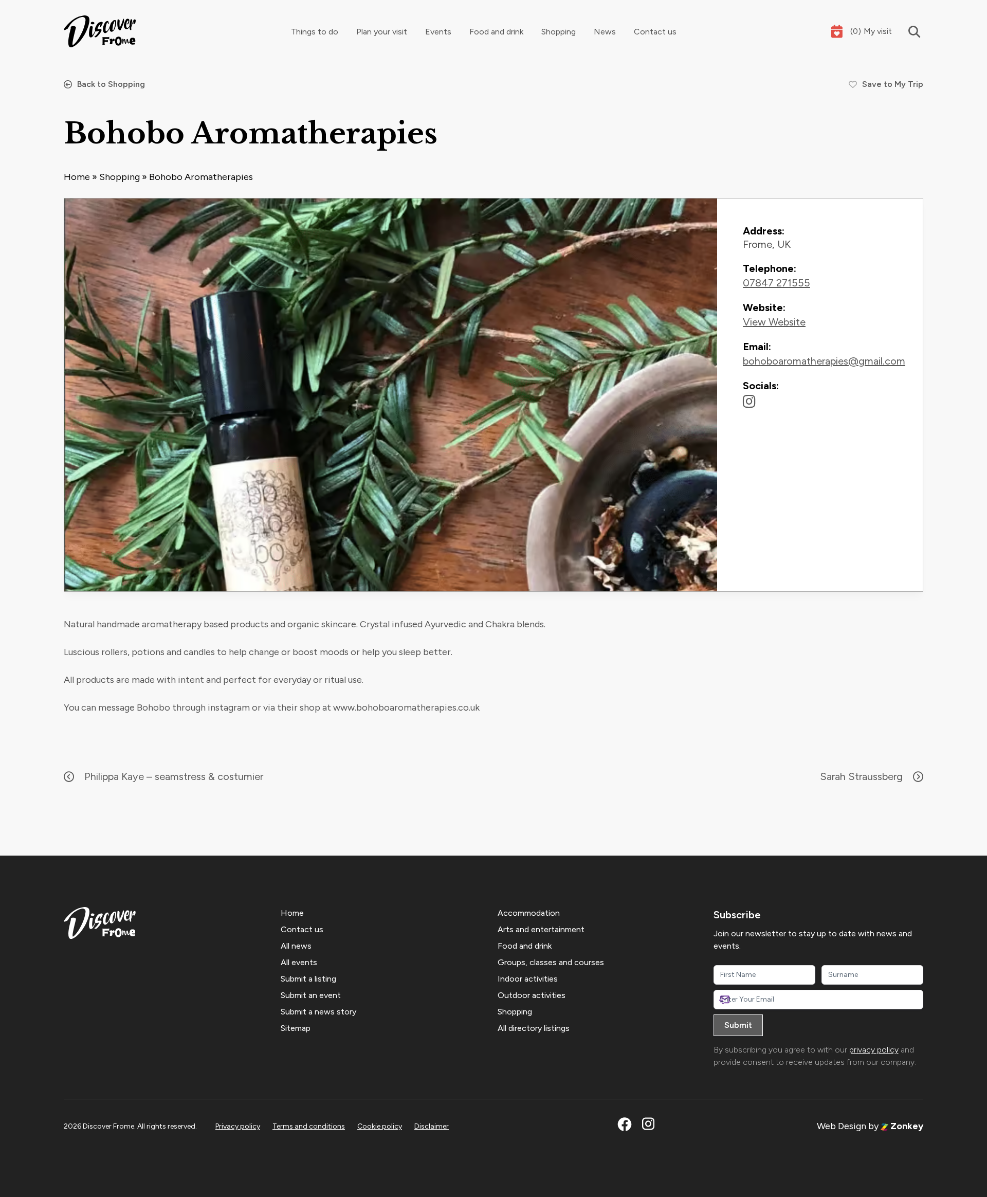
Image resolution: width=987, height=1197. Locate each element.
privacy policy (874, 1050)
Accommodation (529, 913)
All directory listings (534, 1028)
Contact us (655, 32)
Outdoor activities (531, 995)
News (605, 32)
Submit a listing (308, 979)
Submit (738, 1025)
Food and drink (496, 32)
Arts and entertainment (541, 929)
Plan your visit (381, 32)
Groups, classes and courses (551, 962)
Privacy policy (237, 1126)
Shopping (558, 32)
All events (299, 962)
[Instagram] (749, 401)
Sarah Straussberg (861, 776)
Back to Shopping (111, 84)
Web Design (841, 1126)
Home (77, 177)
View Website (774, 322)
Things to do (314, 32)
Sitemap (295, 1028)
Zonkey (905, 1126)
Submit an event (311, 995)
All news (296, 946)
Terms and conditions (308, 1126)
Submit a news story (318, 1012)
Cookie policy (379, 1126)
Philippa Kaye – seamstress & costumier (173, 776)
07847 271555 (776, 283)
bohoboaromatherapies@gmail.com (824, 361)
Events (438, 32)
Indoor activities (528, 979)
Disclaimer (431, 1126)
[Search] (907, 31)
